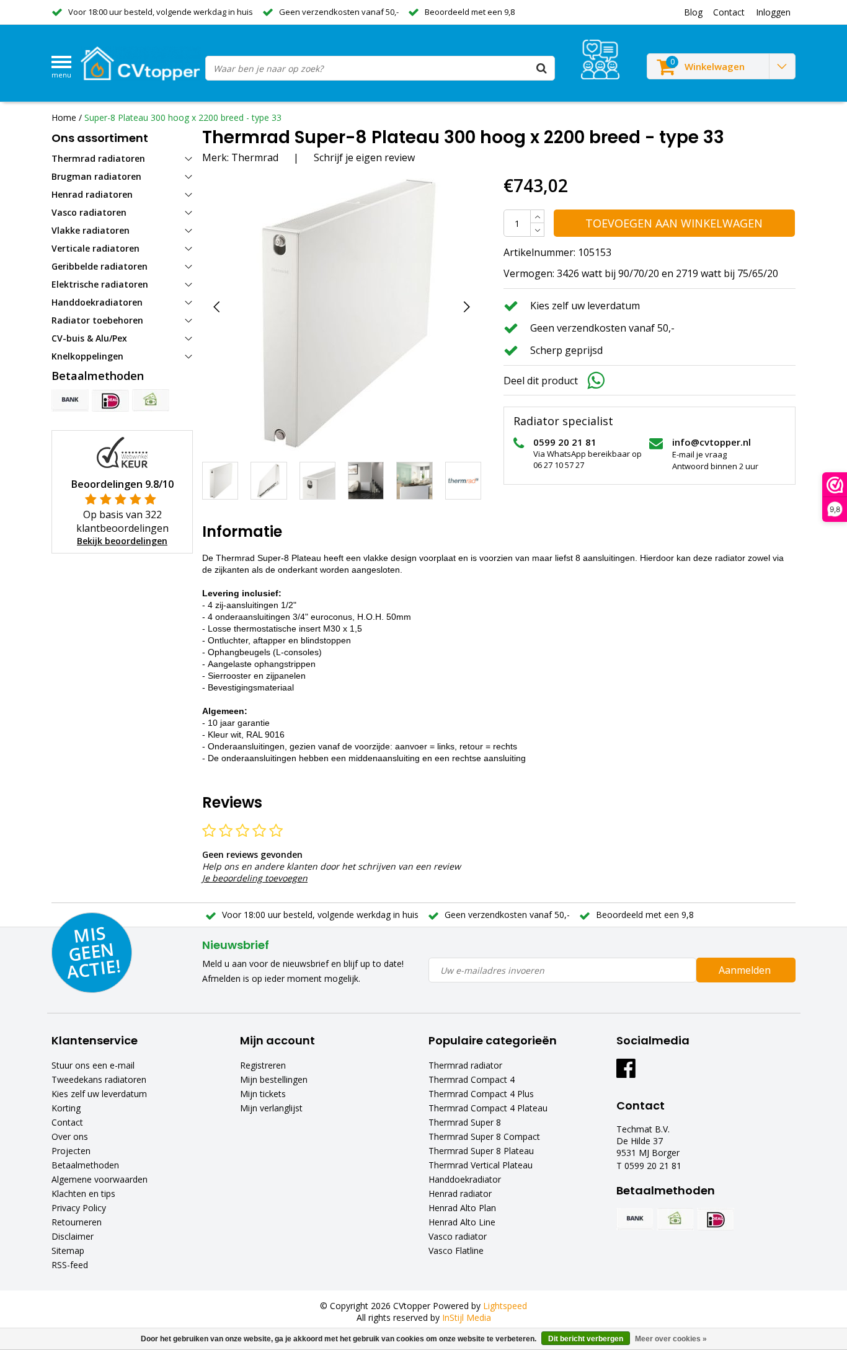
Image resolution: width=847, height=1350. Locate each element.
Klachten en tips (83, 1193)
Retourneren (76, 1222)
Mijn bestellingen (274, 1079)
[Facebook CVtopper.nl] (626, 1073)
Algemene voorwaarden (99, 1179)
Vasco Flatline (456, 1250)
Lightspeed (505, 1306)
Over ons (69, 1136)
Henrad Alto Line (461, 1222)
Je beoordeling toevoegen (255, 878)
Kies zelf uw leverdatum (99, 1094)
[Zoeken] (542, 68)
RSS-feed (69, 1265)
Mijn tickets (263, 1094)
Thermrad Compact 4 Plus (481, 1094)
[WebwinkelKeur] (122, 451)
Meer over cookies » (671, 1339)
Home (63, 117)
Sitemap (67, 1250)
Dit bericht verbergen (585, 1339)
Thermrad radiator (465, 1065)
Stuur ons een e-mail (93, 1065)
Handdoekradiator (464, 1179)
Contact (67, 1122)
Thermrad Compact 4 (471, 1079)
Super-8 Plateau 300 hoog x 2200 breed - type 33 (183, 117)
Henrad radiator (460, 1193)
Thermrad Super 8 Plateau (481, 1151)
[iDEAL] (110, 400)
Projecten (71, 1151)
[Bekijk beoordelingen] (600, 59)
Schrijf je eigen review (364, 157)
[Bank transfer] (70, 400)
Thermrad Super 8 (464, 1122)
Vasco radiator (457, 1236)
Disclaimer (72, 1236)
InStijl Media (466, 1317)
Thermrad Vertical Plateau (480, 1165)
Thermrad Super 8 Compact (484, 1136)
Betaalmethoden (85, 1165)
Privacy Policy (78, 1208)
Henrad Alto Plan (462, 1208)
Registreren (263, 1065)
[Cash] (150, 400)
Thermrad (254, 157)
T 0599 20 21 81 (648, 1165)
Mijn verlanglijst (271, 1108)
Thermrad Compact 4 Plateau (488, 1108)
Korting (66, 1108)
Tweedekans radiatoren (98, 1079)
